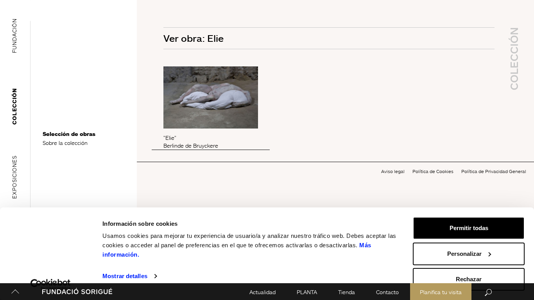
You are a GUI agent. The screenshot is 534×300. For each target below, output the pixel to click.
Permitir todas (469, 228)
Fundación (14, 35)
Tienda (346, 292)
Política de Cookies (432, 171)
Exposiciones (14, 177)
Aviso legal (393, 171)
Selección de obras (69, 133)
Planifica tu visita (441, 292)
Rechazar (469, 279)
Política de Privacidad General (493, 171)
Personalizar (464, 253)
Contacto (387, 292)
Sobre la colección (65, 142)
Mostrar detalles (124, 276)
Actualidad (262, 292)
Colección (14, 106)
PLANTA (307, 292)
